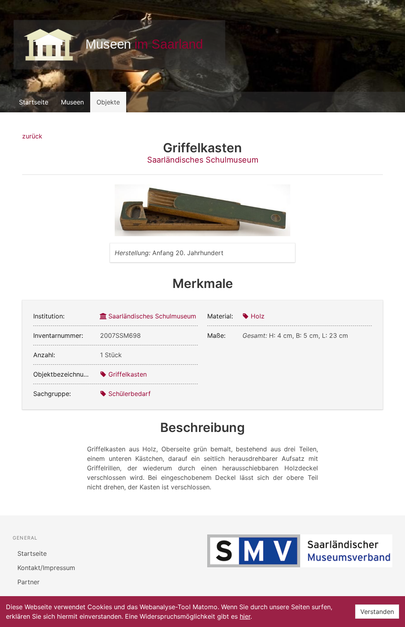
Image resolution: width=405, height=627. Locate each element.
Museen (72, 102)
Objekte (108, 102)
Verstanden (377, 612)
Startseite (33, 102)
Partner (28, 582)
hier (245, 616)
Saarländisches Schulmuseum (202, 160)
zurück (32, 136)
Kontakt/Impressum (46, 568)
